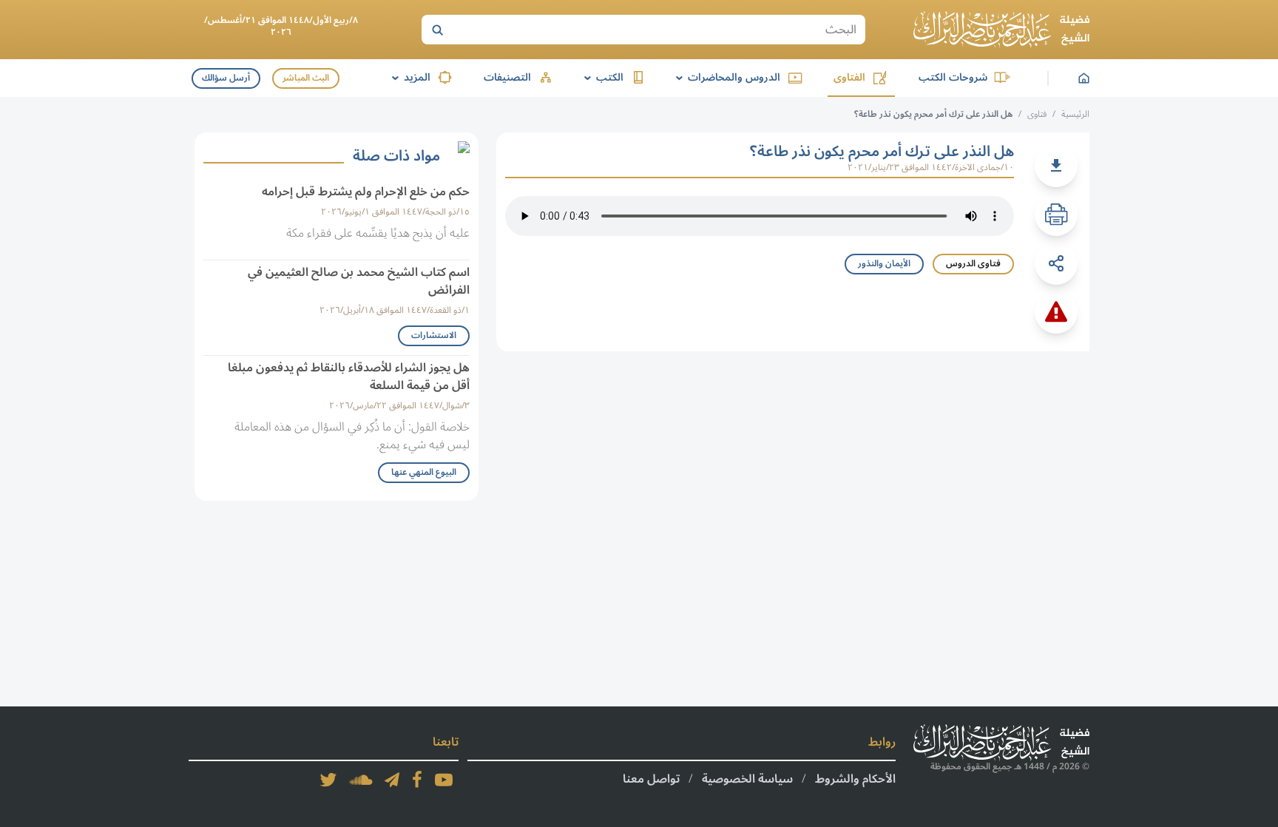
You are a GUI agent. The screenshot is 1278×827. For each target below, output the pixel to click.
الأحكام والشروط (855, 778)
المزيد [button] (408, 77)
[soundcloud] (361, 780)
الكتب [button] (601, 77)
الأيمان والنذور (884, 263)
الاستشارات (433, 335)
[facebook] (417, 780)
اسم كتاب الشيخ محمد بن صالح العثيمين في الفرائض (359, 281)
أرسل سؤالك (226, 78)
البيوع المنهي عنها (423, 472)
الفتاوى (849, 77)
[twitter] (328, 779)
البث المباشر (306, 78)
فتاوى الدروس (973, 263)
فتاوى (1037, 114)
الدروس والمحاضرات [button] (725, 77)
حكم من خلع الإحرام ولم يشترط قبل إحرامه (366, 191)
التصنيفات (507, 77)
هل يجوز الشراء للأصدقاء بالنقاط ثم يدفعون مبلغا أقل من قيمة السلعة (349, 376)
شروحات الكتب (953, 77)
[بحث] (437, 29)
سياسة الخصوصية (747, 778)
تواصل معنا (651, 778)
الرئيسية (1075, 114)
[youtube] (444, 780)
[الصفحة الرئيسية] (1001, 29)
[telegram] (392, 779)
